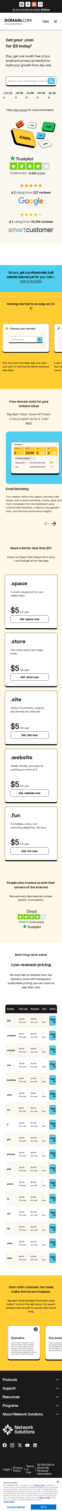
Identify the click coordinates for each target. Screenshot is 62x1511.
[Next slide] (53, 523)
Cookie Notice (9, 1502)
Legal (6, 1469)
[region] (31, 474)
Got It (43, 1506)
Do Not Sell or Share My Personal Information (45, 1469)
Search (52, 1020)
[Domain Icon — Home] (19, 22)
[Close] (58, 1481)
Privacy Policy (18, 1469)
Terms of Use (30, 1469)
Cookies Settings (16, 1506)
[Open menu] (55, 21)
